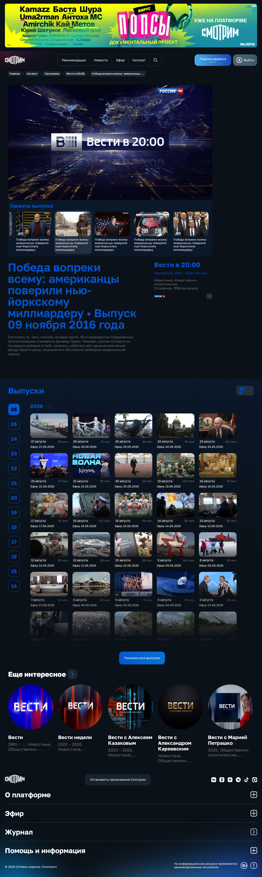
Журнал (19, 832)
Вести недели (75, 737)
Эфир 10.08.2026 (127, 565)
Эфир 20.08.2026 (127, 486)
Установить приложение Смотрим (118, 779)
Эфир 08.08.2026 (211, 565)
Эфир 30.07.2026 (169, 644)
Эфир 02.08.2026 (42, 644)
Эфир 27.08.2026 (42, 446)
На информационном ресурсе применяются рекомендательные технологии (205, 865)
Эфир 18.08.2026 (211, 486)
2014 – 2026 (184, 273)
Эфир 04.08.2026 (169, 605)
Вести (15, 737)
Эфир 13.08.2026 (211, 526)
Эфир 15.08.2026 (126, 526)
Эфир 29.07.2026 (210, 644)
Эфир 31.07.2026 (126, 644)
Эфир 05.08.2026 (127, 605)
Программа (52, 73)
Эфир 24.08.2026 (169, 446)
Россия (201, 273)
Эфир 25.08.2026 (127, 446)
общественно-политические (175, 282)
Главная (14, 73)
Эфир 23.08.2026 (211, 446)
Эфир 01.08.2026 (84, 644)
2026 (49, 406)
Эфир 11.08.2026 (84, 565)
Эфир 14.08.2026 (169, 526)
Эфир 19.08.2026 (169, 486)
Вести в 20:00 (76, 73)
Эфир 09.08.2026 (169, 565)
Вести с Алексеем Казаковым (130, 740)
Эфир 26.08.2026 (84, 446)
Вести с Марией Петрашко (227, 740)
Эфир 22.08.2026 (42, 486)
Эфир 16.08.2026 (84, 526)
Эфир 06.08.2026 (84, 605)
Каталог (32, 73)
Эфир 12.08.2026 (42, 565)
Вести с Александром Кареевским (174, 743)
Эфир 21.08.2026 (84, 486)
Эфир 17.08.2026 (42, 526)
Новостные (163, 280)
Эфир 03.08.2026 (211, 605)
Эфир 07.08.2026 (42, 605)
